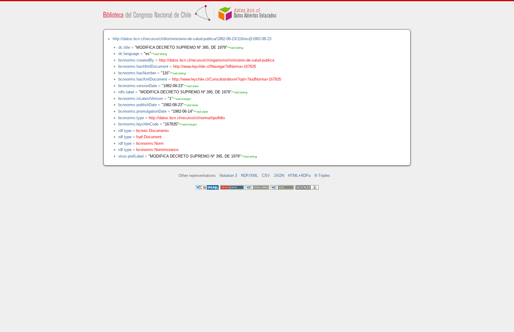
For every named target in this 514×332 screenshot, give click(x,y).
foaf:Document (149, 137)
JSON (279, 175)
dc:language (128, 53)
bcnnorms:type (131, 118)
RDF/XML (249, 175)
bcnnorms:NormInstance (157, 149)
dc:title (124, 47)
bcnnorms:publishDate (137, 105)
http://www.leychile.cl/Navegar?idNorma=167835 (214, 66)
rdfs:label (126, 92)
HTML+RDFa (299, 175)
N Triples (322, 175)
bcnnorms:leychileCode (138, 124)
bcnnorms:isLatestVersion (140, 98)
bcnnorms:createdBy (136, 60)
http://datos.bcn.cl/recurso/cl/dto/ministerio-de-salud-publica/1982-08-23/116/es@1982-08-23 (192, 39)
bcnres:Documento (152, 130)
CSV (266, 175)
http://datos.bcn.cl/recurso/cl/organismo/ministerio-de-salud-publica (216, 60)
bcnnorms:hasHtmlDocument (143, 66)
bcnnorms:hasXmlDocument (142, 79)
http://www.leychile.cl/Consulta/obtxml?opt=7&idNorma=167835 (226, 79)
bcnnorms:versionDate (137, 86)
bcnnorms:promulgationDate (142, 111)
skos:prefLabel (131, 156)
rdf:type (124, 130)
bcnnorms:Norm (150, 143)
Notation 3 (228, 175)
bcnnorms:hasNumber (137, 73)
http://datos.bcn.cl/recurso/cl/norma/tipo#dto (187, 118)
